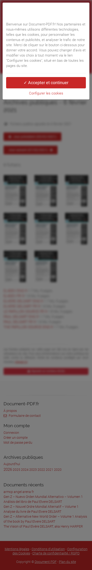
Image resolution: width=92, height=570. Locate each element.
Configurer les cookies (46, 93)
